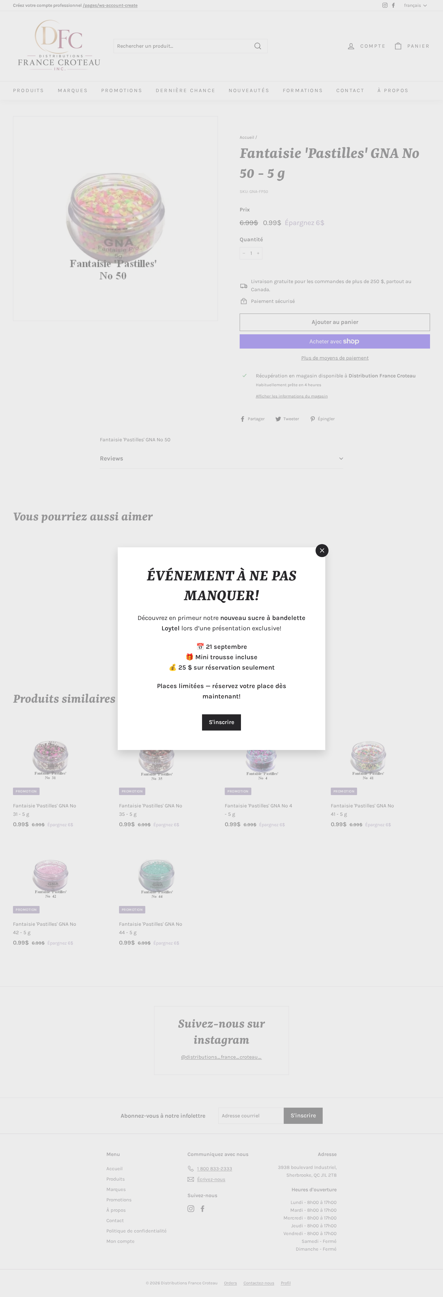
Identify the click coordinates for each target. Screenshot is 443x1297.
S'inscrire (221, 722)
